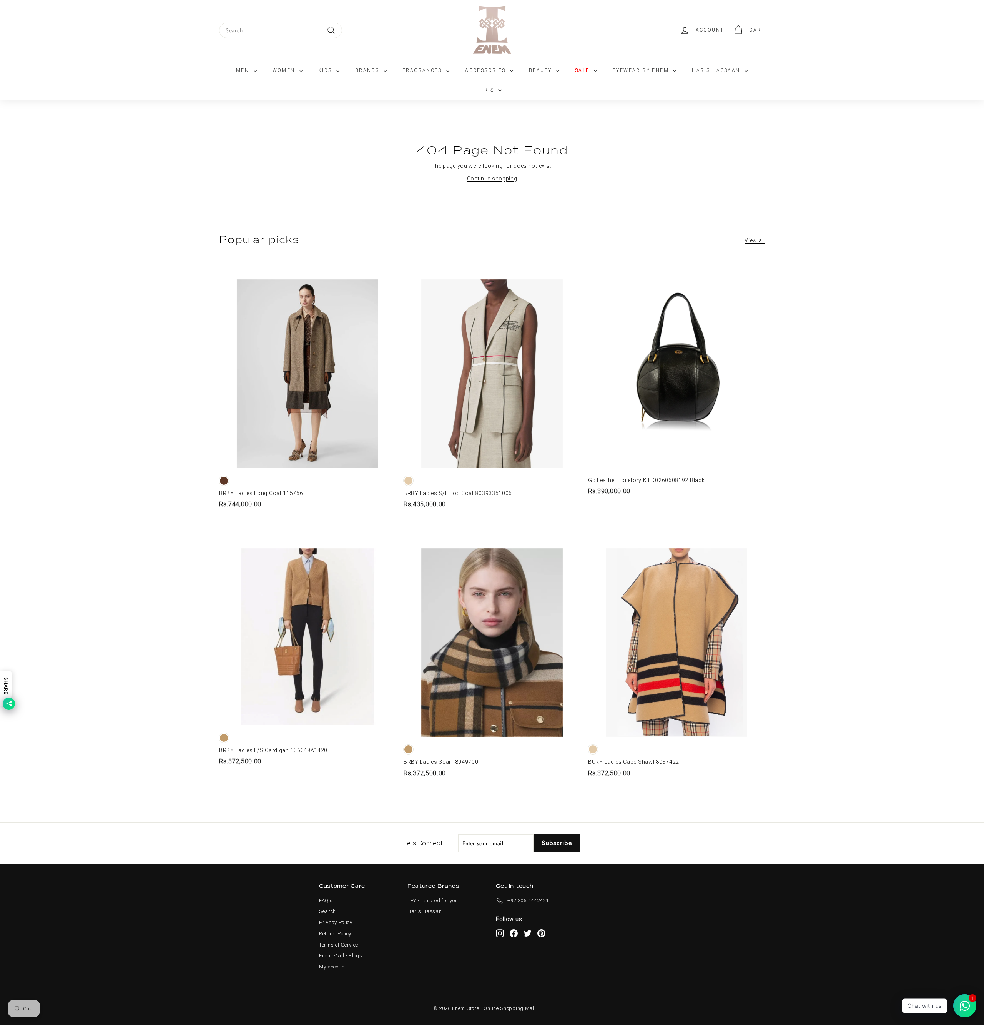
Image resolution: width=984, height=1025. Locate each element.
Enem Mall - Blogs (340, 955)
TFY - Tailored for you (432, 900)
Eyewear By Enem (642, 70)
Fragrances (423, 70)
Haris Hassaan (717, 70)
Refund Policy (335, 934)
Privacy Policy (335, 922)
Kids (326, 70)
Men (243, 70)
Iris (489, 90)
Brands (368, 70)
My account (332, 967)
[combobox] (280, 30)
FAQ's (326, 900)
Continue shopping (492, 178)
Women (285, 70)
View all (755, 240)
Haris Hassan (424, 911)
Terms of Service (338, 945)
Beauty (541, 70)
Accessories (486, 70)
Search (327, 911)
